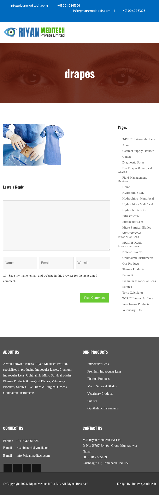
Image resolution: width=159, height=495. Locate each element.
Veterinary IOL (132, 310)
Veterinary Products (100, 393)
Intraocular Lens (132, 221)
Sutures (127, 286)
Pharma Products (133, 269)
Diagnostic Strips (133, 162)
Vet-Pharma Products (135, 304)
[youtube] (132, 18)
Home (126, 187)
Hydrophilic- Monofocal (138, 198)
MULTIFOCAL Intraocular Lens (130, 244)
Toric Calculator (132, 292)
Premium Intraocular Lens (139, 281)
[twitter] (103, 18)
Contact (127, 156)
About (126, 145)
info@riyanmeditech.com (29, 6)
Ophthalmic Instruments (137, 257)
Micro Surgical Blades (136, 227)
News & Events (132, 252)
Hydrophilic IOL (133, 192)
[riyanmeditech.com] (34, 32)
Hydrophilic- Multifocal (137, 204)
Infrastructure (131, 216)
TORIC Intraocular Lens (138, 298)
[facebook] (93, 18)
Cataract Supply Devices (138, 150)
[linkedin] (122, 18)
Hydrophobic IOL (134, 210)
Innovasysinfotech (144, 483)
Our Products (130, 263)
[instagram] (112, 18)
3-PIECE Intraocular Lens (138, 139)
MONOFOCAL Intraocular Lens (130, 235)
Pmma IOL (129, 275)
